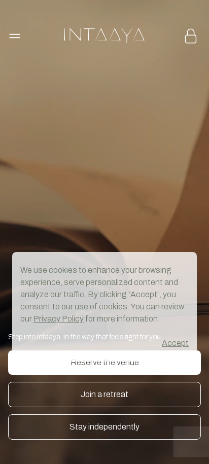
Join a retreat (104, 394)
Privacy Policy (58, 318)
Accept (175, 343)
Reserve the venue (105, 362)
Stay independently (104, 426)
